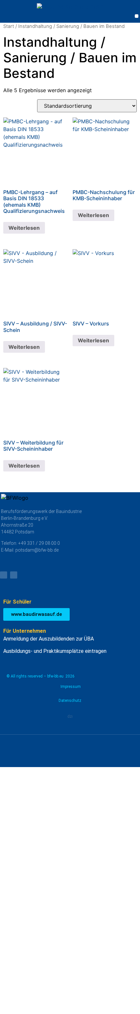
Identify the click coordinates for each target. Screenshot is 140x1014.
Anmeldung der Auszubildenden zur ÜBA (48, 639)
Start (8, 26)
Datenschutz (70, 700)
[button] (136, 16)
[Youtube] (3, 575)
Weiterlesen (24, 228)
